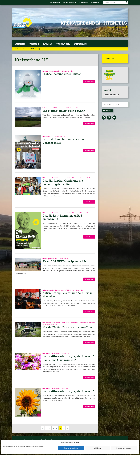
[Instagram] (109, 118)
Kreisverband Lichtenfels (93, 23)
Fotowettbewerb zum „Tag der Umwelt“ (68, 391)
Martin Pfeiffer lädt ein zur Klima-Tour (67, 327)
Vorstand (34, 43)
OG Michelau (70, 290)
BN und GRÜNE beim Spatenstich (64, 261)
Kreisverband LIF (55, 71)
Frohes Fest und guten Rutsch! (62, 74)
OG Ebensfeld (82, 322)
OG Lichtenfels (91, 322)
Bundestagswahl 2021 (50, 178)
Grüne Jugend (83, 2)
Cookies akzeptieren (71, 448)
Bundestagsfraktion (69, 2)
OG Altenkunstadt (72, 322)
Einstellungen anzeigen (124, 448)
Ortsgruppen (63, 43)
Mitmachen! (80, 43)
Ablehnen (97, 448)
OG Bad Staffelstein (59, 108)
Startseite (20, 43)
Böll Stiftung (95, 2)
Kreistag (47, 43)
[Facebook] (104, 118)
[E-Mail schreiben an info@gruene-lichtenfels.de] (114, 118)
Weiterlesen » (89, 81)
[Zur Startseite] (22, 27)
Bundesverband (55, 2)
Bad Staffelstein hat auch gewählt (64, 110)
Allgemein (47, 71)
